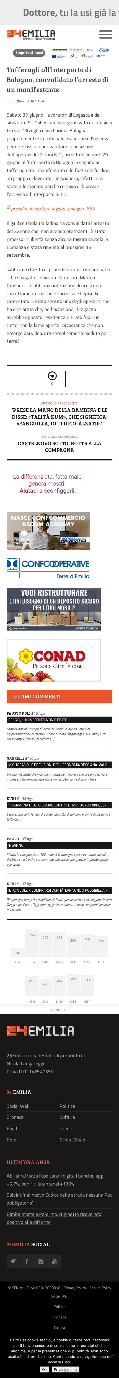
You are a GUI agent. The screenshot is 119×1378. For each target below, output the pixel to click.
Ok (44, 1369)
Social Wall (18, 1106)
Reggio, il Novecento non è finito (38, 720)
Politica (67, 1106)
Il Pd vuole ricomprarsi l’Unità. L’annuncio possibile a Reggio (60, 890)
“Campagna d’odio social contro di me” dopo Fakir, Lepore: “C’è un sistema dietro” (60, 805)
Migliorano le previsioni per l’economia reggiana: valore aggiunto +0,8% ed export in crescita (60, 765)
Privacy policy (65, 1369)
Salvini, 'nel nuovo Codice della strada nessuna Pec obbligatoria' (59, 1199)
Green (66, 1128)
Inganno (16, 845)
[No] (112, 1355)
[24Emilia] (46, 35)
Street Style (72, 1139)
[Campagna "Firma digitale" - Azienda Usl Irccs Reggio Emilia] (59, 58)
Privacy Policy (75, 1288)
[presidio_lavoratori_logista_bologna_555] (51, 208)
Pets (11, 1139)
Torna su (57, 1009)
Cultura (67, 1117)
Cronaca (15, 1117)
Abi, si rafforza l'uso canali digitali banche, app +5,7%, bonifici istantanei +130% (55, 1179)
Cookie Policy (100, 1288)
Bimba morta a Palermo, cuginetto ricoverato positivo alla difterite (54, 1218)
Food (12, 1128)
